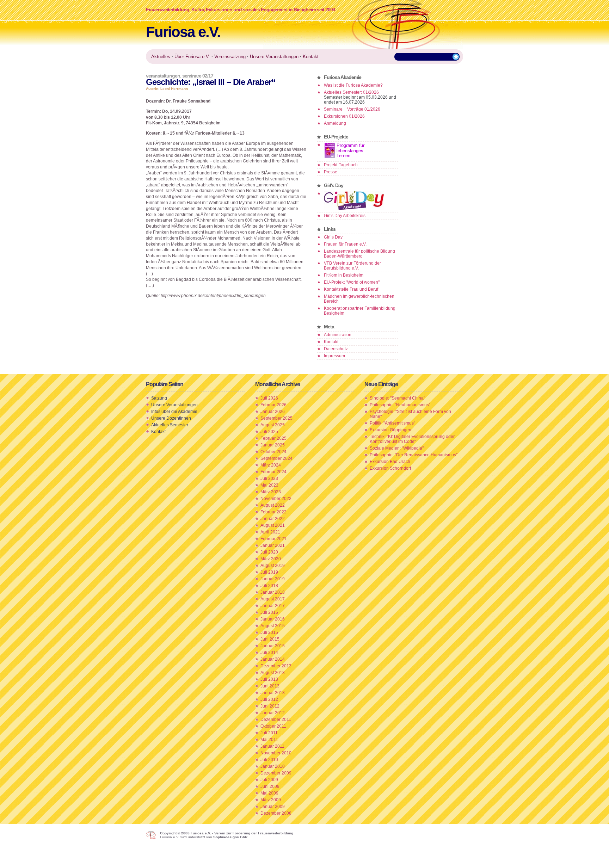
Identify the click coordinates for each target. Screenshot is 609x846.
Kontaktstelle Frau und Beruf (351, 289)
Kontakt (331, 341)
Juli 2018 (269, 585)
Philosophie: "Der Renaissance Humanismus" (413, 454)
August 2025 (272, 424)
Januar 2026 (272, 411)
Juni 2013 (269, 686)
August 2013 (272, 672)
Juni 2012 (269, 706)
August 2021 (272, 525)
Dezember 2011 (275, 719)
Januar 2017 (272, 605)
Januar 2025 (272, 445)
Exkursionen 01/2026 (344, 116)
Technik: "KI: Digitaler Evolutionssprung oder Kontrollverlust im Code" (412, 439)
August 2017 (272, 599)
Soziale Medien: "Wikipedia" (397, 448)
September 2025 (276, 418)
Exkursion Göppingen (390, 429)
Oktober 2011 (273, 726)
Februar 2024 (273, 471)
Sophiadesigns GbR (230, 837)
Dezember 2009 (275, 773)
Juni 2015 (269, 639)
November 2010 (275, 753)
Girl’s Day (333, 237)
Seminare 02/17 (197, 76)
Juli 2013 (269, 679)
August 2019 (272, 565)
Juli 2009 (269, 779)
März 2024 (270, 465)
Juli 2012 (269, 699)
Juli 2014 (269, 652)
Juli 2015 (269, 632)
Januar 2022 (272, 518)
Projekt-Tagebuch (341, 164)
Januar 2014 (272, 659)
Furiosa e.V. (183, 32)
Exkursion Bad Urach (390, 461)
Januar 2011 (272, 746)
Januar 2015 (272, 645)
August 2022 (272, 505)
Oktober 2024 (273, 451)
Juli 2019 (269, 572)
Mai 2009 (269, 793)
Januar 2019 (272, 578)
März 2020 (270, 558)
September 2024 (276, 458)
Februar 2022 (273, 512)
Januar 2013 (272, 692)
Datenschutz (336, 348)
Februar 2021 (273, 538)
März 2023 (270, 491)
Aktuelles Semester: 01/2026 (351, 92)
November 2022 (275, 498)
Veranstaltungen (163, 76)
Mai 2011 (269, 739)
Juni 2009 (269, 786)
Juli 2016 (269, 612)
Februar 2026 (273, 404)
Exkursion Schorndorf (390, 468)
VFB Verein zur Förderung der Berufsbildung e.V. (352, 266)
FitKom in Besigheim (343, 275)
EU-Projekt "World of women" (352, 282)
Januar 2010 (272, 766)
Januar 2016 (272, 619)
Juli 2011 (269, 732)
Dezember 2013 (275, 665)
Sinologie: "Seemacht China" (397, 398)
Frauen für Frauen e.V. (345, 244)
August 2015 (272, 625)
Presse (330, 171)
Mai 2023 (269, 485)
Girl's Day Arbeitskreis (344, 215)
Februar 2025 (273, 438)
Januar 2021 (272, 545)
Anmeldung (335, 123)
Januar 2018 (272, 592)
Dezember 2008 (275, 813)
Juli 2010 (269, 759)
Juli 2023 (269, 478)
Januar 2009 (272, 806)
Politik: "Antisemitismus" (392, 423)
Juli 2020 (269, 552)
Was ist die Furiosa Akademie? (353, 85)
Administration (337, 334)
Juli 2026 (269, 398)
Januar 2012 (272, 712)
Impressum (334, 355)
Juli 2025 (269, 431)
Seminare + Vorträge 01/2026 (352, 109)
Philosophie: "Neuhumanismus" (400, 404)
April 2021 (270, 532)
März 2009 (270, 799)
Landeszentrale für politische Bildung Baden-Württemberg (359, 254)
